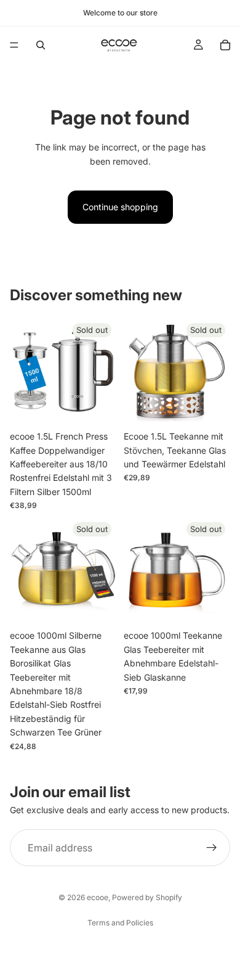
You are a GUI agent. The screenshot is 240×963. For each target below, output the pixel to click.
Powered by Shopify (147, 897)
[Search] (40, 45)
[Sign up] (212, 848)
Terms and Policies (120, 922)
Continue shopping (120, 207)
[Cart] (225, 45)
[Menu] (14, 45)
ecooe (97, 897)
